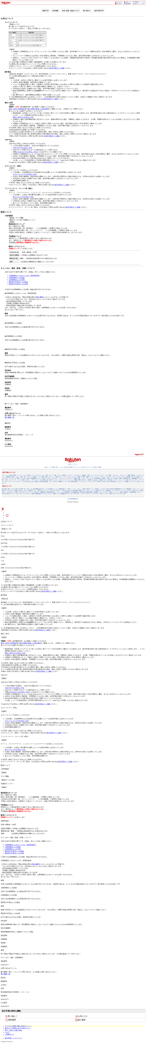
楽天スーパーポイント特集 (9, 490)
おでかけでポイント (56, 490)
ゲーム (39, 478)
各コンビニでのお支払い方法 (23, 197)
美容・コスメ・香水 (17, 477)
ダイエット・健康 (125, 475)
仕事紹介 (126, 492)
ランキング (89, 467)
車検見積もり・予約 (64, 489)
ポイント (61, 480)
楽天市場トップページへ (13, 1038)
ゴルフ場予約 (49, 489)
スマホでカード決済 (12, 492)
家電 (18, 478)
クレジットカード (126, 490)
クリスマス (132, 481)
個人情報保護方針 (73, 499)
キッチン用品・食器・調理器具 (119, 478)
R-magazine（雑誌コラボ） (99, 480)
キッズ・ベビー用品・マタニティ (109, 475)
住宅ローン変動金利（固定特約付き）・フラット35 (49, 492)
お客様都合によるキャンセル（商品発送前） (25, 275)
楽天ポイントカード (43, 490)
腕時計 (84, 475)
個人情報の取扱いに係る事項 (38, 109)
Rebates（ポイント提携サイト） (27, 490)
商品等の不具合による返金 (18, 282)
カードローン (116, 490)
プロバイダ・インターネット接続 (25, 493)
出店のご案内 (97, 467)
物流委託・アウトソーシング (134, 489)
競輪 (80, 490)
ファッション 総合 (7, 475)
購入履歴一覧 (9, 417)
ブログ (139, 492)
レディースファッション (38, 475)
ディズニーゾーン (7, 481)
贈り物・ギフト (112, 480)
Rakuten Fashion (67, 490)
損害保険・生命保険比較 (72, 492)
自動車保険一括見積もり (93, 492)
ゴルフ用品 (42, 480)
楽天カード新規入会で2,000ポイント (18, 1028)
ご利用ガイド (9, 1034)
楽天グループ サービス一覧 (117, 493)
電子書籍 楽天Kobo (38, 489)
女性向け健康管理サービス (117, 489)
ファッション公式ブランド (126, 480)
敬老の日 (113, 481)
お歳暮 (126, 481)
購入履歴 (40, 297)
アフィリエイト (86, 490)
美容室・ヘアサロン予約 (102, 489)
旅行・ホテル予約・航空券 (15, 489)
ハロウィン (120, 481)
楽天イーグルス (104, 493)
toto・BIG (73, 493)
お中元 (108, 481)
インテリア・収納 (71, 478)
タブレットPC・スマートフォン (116, 477)
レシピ (56, 489)
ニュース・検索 (117, 492)
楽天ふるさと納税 (33, 481)
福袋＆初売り (75, 481)
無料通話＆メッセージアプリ (44, 493)
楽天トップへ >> (73, 464)
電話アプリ (56, 493)
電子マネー (136, 490)
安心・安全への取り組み (13, 1030)
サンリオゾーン (17, 481)
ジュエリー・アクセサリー (74, 475)
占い (68, 493)
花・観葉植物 (133, 478)
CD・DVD (23, 478)
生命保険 (82, 492)
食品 (46, 477)
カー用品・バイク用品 (37, 477)
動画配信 (63, 493)
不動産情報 (132, 492)
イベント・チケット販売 (78, 489)
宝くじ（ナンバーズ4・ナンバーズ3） (88, 493)
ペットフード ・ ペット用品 (17, 480)
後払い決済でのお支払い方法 (23, 117)
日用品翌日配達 (43, 481)
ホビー (49, 478)
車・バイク (27, 477)
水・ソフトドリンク (66, 477)
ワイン (92, 477)
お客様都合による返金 (17, 277)
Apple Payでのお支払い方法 (22, 148)
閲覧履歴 (12, 1020)
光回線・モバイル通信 (133, 477)
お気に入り (83, 1016)
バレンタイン (83, 481)
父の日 (103, 481)
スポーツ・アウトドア (32, 480)
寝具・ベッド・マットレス (85, 478)
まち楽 (25, 481)
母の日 (99, 481)
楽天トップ (48, 467)
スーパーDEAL (81, 467)
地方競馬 (75, 490)
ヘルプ (7, 1032)
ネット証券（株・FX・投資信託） (102, 490)
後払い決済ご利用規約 (17, 109)
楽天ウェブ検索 (86, 480)
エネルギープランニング (26, 492)
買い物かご (12, 1016)
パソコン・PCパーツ (100, 477)
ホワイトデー (92, 481)
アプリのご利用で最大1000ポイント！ (18, 1026)
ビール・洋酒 (76, 477)
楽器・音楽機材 (31, 478)
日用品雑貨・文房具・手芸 (101, 478)
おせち (139, 481)
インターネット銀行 (107, 492)
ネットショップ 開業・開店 (73, 480)
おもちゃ (44, 478)
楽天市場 (4, 489)
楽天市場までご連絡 (57, 68)
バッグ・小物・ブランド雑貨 (56, 475)
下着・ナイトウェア (93, 475)
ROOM (4, 493)
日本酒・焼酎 (85, 477)
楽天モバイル (10, 493)
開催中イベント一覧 (64, 481)
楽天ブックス (53, 480)
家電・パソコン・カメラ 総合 (21, 475)
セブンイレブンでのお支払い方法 (25, 174)
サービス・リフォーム (58, 478)
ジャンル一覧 (62, 467)
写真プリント (90, 489)
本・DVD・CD (28, 489)
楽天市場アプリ (71, 467)
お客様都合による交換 (17, 280)
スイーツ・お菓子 (54, 477)
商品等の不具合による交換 (18, 284)
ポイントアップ (139, 480)
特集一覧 (54, 467)
